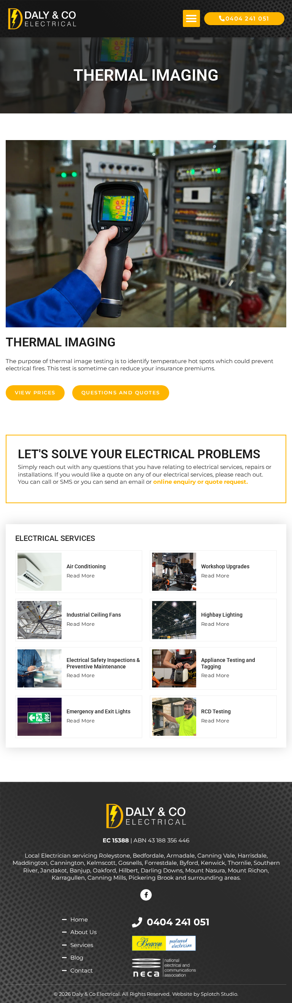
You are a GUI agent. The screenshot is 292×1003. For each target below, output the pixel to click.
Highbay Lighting (222, 615)
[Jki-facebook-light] (146, 895)
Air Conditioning (86, 566)
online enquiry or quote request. (200, 481)
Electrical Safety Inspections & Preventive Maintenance (103, 663)
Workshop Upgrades (225, 566)
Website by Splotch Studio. (205, 994)
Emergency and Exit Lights (98, 711)
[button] (191, 18)
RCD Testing (216, 711)
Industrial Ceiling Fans (94, 615)
